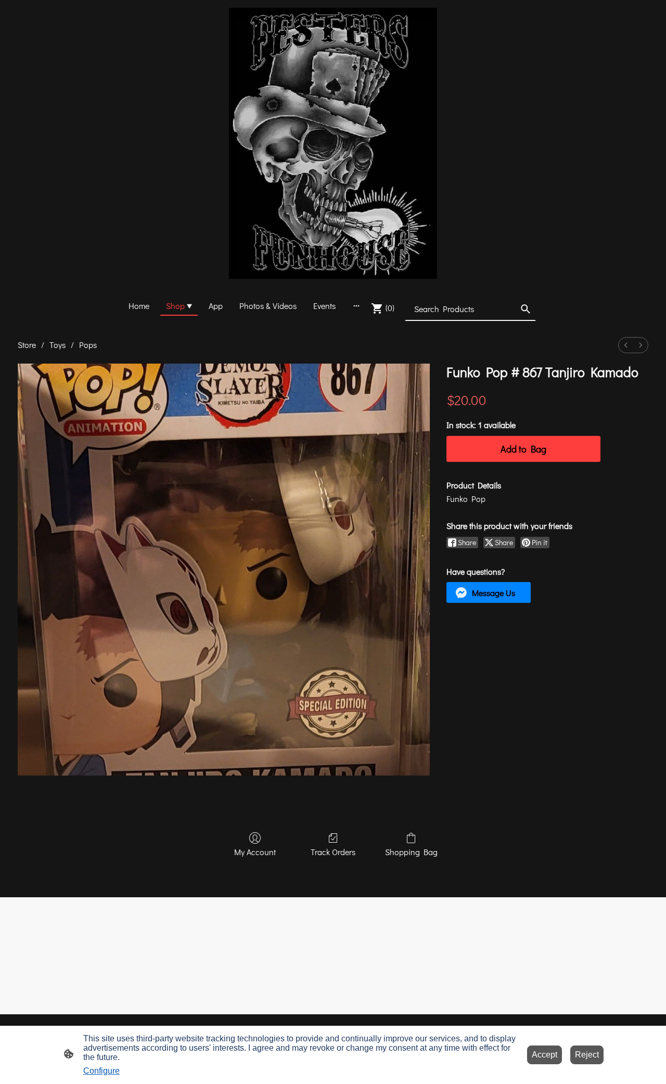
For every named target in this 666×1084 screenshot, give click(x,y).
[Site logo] (333, 143)
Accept (544, 1054)
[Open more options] (356, 306)
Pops (88, 344)
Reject (587, 1054)
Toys (57, 344)
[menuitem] (626, 345)
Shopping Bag (411, 851)
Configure (101, 1070)
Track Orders (333, 851)
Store (27, 344)
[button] (525, 309)
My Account (255, 851)
